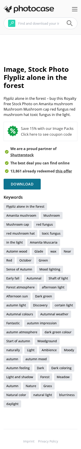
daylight (12, 404)
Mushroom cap (17, 224)
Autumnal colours (19, 314)
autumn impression (42, 323)
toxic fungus (51, 233)
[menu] (74, 9)
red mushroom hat (20, 233)
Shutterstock (22, 155)
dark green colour (58, 332)
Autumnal (34, 278)
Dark (40, 368)
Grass (47, 386)
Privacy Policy (48, 441)
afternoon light (53, 287)
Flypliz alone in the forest (25, 206)
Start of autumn (18, 341)
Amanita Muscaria (43, 242)
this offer (64, 171)
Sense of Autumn (19, 269)
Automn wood (16, 251)
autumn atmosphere (21, 332)
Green (43, 260)
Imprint (28, 441)
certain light (64, 305)
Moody (69, 350)
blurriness (67, 395)
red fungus (44, 224)
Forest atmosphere (20, 287)
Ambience (49, 350)
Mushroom (51, 215)
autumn (12, 359)
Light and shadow (19, 377)
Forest (45, 377)
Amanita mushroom (21, 215)
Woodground (47, 341)
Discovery (40, 305)
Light (30, 350)
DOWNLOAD (22, 184)
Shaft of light (58, 278)
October (25, 260)
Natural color (16, 395)
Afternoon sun (17, 296)
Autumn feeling (18, 368)
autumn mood (36, 359)
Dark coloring (61, 368)
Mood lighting (49, 269)
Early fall (12, 278)
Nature (31, 386)
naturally (13, 350)
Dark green (43, 296)
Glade (38, 251)
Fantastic (13, 323)
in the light (14, 242)
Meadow (63, 377)
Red (9, 260)
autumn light (16, 305)
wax (53, 251)
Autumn (12, 386)
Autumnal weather (54, 314)
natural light (42, 395)
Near (67, 251)
